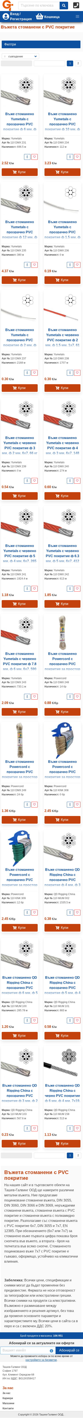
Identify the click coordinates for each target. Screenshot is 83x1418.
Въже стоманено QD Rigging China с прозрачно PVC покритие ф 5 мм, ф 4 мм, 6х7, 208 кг (62, 988)
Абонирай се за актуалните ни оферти (41, 1343)
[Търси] (64, 5)
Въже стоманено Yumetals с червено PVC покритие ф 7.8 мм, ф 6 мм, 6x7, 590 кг (19, 664)
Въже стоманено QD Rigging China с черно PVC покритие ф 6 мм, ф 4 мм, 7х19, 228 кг (62, 1096)
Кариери (8, 1398)
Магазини (8, 1403)
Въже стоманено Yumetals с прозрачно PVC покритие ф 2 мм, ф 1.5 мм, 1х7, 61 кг (19, 340)
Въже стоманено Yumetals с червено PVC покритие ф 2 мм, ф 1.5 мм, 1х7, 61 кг (62, 340)
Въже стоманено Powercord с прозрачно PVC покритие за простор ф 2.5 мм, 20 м (19, 772)
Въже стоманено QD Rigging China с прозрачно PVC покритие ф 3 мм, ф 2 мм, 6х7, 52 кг (20, 1096)
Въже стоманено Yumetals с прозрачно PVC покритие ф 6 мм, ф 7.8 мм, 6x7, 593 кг (19, 124)
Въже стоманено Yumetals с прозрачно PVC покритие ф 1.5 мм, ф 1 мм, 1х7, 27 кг (62, 232)
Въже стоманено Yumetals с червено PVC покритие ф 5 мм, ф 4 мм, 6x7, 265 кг (19, 556)
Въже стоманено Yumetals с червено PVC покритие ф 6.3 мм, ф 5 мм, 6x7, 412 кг (62, 556)
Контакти (8, 1408)
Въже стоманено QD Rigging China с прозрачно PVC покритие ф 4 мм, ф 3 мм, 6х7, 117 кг (62, 880)
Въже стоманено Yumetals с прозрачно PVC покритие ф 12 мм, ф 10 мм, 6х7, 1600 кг (19, 232)
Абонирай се (69, 1350)
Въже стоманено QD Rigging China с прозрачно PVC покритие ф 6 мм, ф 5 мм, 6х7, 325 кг (20, 988)
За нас (6, 1393)
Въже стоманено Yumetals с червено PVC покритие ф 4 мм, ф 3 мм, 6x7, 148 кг (62, 448)
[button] (77, 16)
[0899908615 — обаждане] (76, 5)
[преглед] (27, 157)
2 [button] (78, 63)
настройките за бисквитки (41, 1360)
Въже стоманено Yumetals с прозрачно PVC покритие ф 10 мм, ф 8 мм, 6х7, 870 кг (62, 124)
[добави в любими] (34, 157)
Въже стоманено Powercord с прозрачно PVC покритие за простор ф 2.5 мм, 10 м (62, 664)
